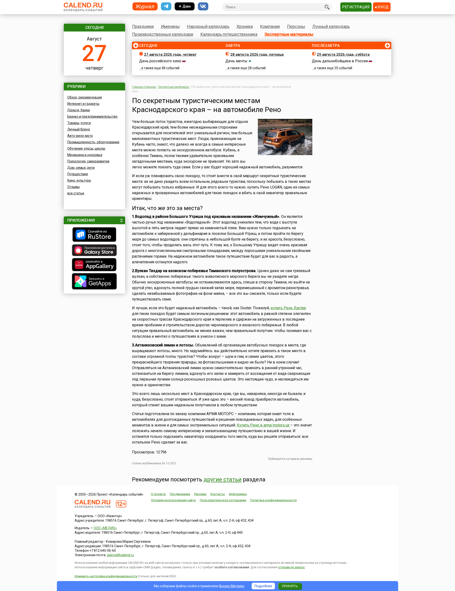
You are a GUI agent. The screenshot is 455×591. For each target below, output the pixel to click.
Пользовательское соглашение (223, 500)
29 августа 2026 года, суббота (343, 54)
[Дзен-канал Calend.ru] (185, 6)
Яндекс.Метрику (231, 586)
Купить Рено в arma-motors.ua (263, 425)
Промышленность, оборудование (93, 142)
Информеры (238, 494)
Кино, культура (79, 180)
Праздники (143, 26)
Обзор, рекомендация (84, 97)
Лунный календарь (331, 26)
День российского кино (160, 61)
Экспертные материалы (288, 34)
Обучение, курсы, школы (86, 148)
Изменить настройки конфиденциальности (106, 576)
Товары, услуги (79, 123)
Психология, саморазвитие (88, 161)
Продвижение (180, 494)
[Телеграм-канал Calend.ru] (166, 6)
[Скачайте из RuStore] (94, 235)
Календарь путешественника (228, 34)
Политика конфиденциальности (273, 500)
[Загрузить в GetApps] (94, 282)
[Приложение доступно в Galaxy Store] (94, 250)
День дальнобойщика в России (340, 61)
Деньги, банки (78, 110)
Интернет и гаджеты (83, 104)
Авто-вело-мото (80, 136)
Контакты (217, 494)
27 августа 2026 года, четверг (170, 54)
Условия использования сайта (173, 500)
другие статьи (222, 479)
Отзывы (73, 187)
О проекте (158, 494)
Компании (270, 26)
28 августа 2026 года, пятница (257, 54)
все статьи (75, 193)
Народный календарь (208, 26)
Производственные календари (162, 34)
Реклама (200, 494)
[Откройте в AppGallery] (94, 265)
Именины (170, 26)
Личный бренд (78, 129)
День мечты (236, 61)
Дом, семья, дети (81, 168)
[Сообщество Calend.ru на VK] (203, 6)
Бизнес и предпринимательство (92, 116)
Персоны (296, 26)
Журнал (145, 6)
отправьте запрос (291, 567)
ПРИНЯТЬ (290, 586)
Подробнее (263, 586)
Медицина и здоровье (84, 155)
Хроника (245, 26)
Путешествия (77, 174)
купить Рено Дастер (288, 308)
